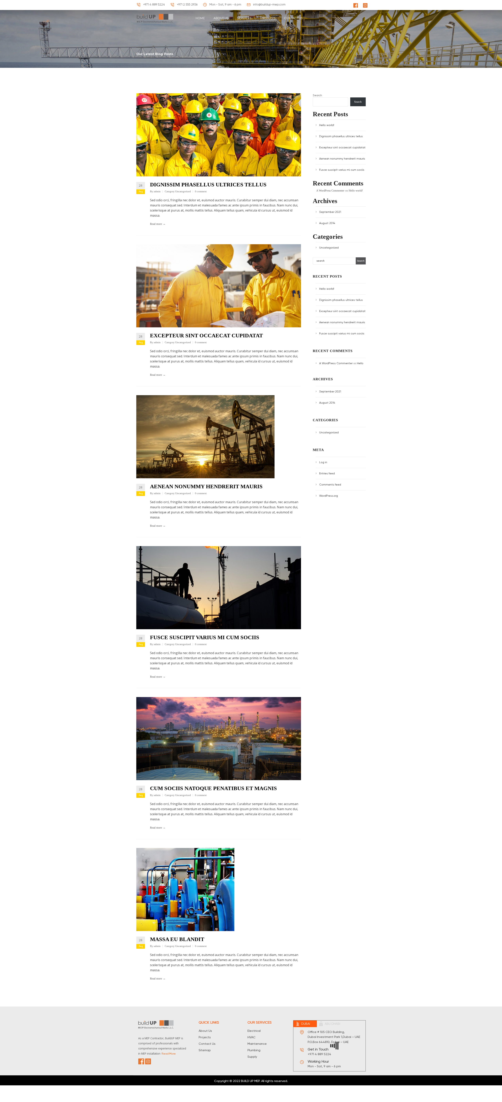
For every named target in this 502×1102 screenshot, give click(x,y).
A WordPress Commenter (330, 190)
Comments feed (330, 484)
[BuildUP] (156, 18)
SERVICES (244, 18)
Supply (252, 1056)
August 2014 (327, 223)
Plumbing (253, 1050)
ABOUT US (221, 18)
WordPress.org (328, 495)
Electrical (254, 1031)
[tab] (305, 1023)
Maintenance (257, 1044)
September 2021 (330, 211)
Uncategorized (183, 191)
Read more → (158, 223)
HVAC (251, 1037)
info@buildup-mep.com (269, 4)
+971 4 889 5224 (153, 4)
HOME (200, 18)
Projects (205, 1037)
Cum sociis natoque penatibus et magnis (213, 788)
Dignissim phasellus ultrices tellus (208, 185)
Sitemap (205, 1050)
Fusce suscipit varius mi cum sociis (204, 637)
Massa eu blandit (177, 939)
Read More (169, 1053)
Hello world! (326, 125)
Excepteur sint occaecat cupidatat (206, 335)
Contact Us (207, 1044)
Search (317, 95)
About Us (205, 1031)
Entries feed (327, 473)
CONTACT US (293, 18)
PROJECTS (268, 18)
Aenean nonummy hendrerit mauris (206, 486)
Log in (323, 462)
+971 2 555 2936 (186, 4)
